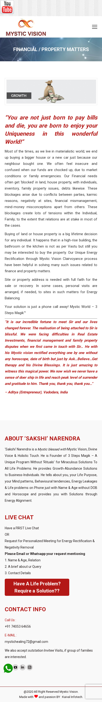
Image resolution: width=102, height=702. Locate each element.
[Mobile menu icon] (94, 26)
